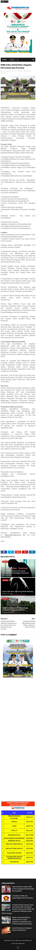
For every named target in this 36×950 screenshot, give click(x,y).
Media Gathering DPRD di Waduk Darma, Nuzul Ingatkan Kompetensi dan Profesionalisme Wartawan (22, 921)
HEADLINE (28, 71)
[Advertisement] (18, 705)
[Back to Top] (18, 947)
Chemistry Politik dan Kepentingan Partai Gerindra (22, 897)
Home (4, 59)
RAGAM (3, 73)
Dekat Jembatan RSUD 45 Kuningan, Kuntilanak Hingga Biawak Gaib (15, 609)
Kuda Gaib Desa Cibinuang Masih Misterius (17, 591)
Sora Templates (17, 940)
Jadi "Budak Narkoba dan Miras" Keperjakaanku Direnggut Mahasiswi (15, 572)
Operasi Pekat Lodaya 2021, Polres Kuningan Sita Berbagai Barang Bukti (23, 889)
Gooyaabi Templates (18, 943)
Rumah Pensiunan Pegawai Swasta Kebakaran (22, 929)
